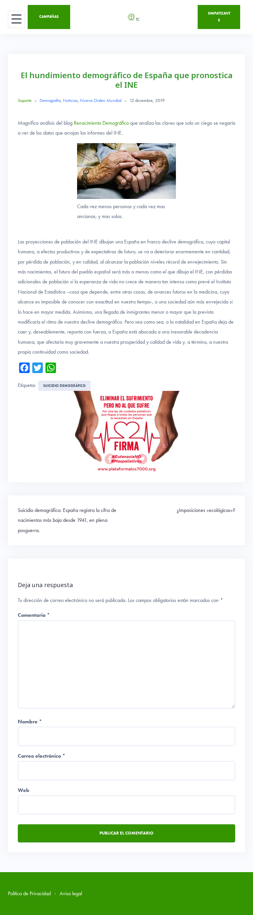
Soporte (25, 100)
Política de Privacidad (29, 893)
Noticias (70, 100)
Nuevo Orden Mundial (101, 100)
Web (23, 790)
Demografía (50, 100)
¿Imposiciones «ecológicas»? (206, 510)
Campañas (49, 16)
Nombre (30, 721)
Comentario (34, 615)
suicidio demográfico (64, 385)
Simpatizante (219, 16)
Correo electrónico (41, 755)
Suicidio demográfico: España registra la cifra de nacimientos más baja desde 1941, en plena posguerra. (67, 520)
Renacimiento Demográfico (101, 122)
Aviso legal (71, 893)
